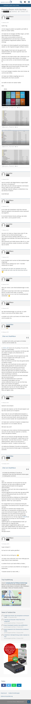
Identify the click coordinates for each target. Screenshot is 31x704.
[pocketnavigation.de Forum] (6, 2)
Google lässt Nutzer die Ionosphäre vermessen (16, 615)
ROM (24, 517)
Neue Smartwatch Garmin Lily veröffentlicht (16, 625)
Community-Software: (15, 701)
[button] (29, 2)
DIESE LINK (6, 348)
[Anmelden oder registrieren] (25, 2)
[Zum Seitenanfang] (28, 701)
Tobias (5, 617)
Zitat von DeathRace (9, 336)
